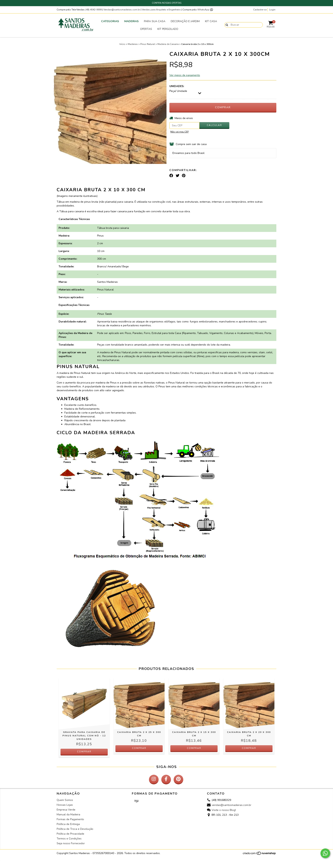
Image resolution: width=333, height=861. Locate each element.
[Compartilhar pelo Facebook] (171, 176)
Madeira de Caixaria (168, 44)
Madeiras (131, 21)
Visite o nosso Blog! (224, 810)
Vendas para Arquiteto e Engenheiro (161, 9)
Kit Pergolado (167, 29)
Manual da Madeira (68, 814)
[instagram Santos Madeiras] (154, 779)
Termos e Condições (69, 838)
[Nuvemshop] (259, 854)
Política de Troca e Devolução (75, 829)
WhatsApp (203, 9)
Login (272, 9)
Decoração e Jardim (185, 21)
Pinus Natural (147, 44)
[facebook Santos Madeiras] (166, 779)
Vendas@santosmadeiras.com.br (121, 9)
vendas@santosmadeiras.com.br (231, 805)
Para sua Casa (154, 21)
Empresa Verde (66, 809)
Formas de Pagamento (70, 819)
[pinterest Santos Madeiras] (178, 779)
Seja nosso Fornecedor (71, 843)
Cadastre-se (260, 9)
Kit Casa (211, 21)
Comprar (84, 751)
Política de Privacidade (70, 834)
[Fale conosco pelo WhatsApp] (325, 853)
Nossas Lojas (65, 805)
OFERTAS (146, 29)
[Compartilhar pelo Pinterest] (183, 176)
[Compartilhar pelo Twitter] (177, 176)
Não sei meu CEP (179, 131)
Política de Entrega (68, 824)
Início (122, 44)
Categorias (110, 21)
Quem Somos (65, 800)
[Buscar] (226, 24)
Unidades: (176, 86)
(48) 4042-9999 (93, 9)
